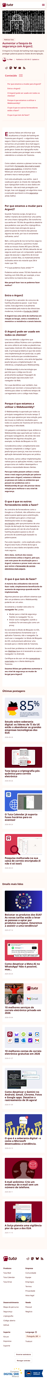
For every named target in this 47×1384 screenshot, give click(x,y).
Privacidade (30, 1291)
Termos (28, 1286)
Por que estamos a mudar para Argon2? (24, 84)
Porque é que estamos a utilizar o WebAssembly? (21, 101)
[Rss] (24, 68)
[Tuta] (7, 5)
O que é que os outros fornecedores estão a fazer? (22, 109)
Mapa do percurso (11, 1307)
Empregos (29, 1282)
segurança (33, 193)
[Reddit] (6, 68)
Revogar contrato (23, 1361)
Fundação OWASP (31, 311)
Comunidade (30, 1273)
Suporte (6, 1345)
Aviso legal (29, 1295)
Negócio (28, 1311)
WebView (12, 651)
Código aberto (9, 1320)
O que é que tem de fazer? (18, 115)
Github (6, 1325)
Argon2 (22, 190)
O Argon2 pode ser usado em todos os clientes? (23, 94)
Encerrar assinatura (23, 1354)
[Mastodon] (11, 68)
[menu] (43, 5)
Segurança (7, 1311)
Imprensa (7, 1341)
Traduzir (28, 1341)
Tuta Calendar (9, 1277)
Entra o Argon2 (13, 88)
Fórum (6, 1336)
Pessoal (28, 1307)
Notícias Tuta (9, 40)
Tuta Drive (7, 1282)
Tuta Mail (7, 1273)
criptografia (8, 1316)
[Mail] (19, 68)
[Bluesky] (15, 68)
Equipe (28, 1277)
